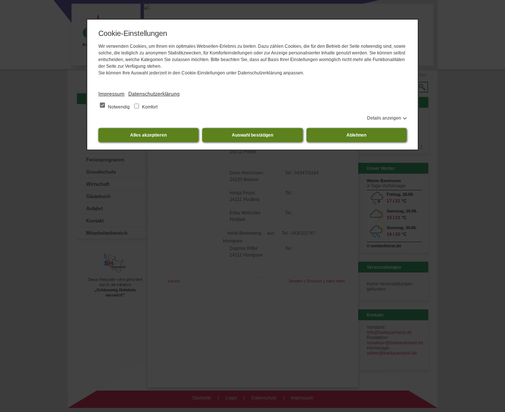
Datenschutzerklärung (154, 94)
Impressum (111, 94)
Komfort (149, 107)
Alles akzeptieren (148, 135)
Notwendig (119, 107)
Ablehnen (356, 135)
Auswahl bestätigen (252, 135)
